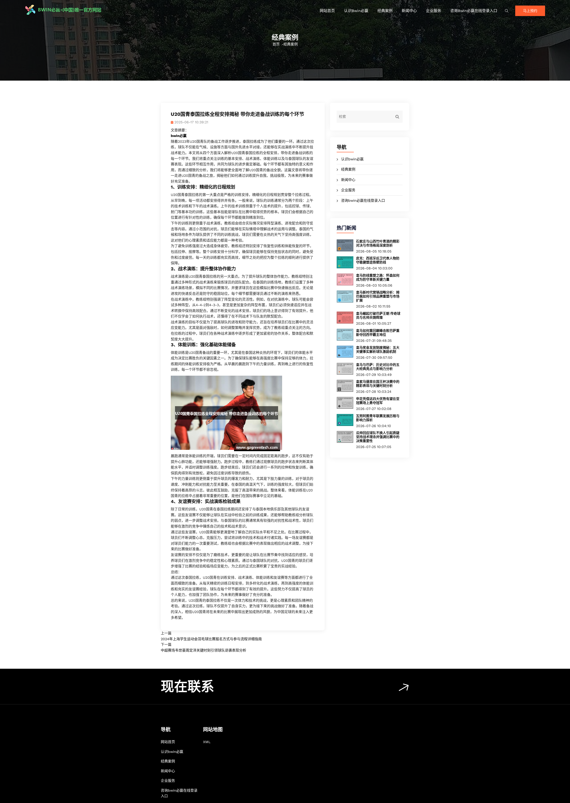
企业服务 (433, 10)
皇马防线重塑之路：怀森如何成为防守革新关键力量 (377, 277)
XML (207, 742)
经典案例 (385, 10)
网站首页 (327, 10)
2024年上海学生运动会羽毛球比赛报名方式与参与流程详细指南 (211, 639)
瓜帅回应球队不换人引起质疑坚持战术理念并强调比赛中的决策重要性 (377, 437)
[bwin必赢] (88, 9)
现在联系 (187, 687)
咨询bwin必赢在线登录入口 (473, 10)
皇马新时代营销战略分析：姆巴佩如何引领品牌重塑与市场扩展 (377, 296)
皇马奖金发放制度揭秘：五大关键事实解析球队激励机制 (377, 350)
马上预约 (530, 11)
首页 (276, 44)
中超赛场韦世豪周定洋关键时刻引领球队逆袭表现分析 (203, 650)
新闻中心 (409, 10)
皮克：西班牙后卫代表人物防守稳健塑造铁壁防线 (377, 260)
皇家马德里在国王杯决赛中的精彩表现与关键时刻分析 (377, 384)
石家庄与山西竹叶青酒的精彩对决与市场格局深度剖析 (377, 243)
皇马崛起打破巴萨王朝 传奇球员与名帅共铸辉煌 (378, 316)
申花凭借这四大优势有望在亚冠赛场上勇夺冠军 (377, 401)
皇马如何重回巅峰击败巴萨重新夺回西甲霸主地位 (377, 333)
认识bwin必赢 (356, 10)
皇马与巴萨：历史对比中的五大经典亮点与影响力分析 (377, 367)
